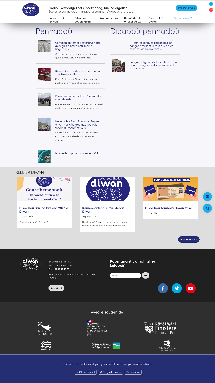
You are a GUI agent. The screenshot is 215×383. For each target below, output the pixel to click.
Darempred (56, 288)
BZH (211, 10)
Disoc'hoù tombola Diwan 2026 (168, 208)
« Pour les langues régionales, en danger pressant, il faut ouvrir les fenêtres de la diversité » (151, 46)
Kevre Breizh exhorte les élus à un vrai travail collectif (77, 72)
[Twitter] (177, 288)
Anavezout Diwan (57, 19)
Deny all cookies (111, 372)
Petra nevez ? (182, 18)
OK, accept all (87, 372)
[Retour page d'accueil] (30, 9)
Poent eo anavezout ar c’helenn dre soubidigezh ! (78, 97)
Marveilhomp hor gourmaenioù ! (76, 153)
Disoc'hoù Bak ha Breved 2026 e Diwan (43, 209)
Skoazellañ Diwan (156, 19)
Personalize (133, 372)
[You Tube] (191, 288)
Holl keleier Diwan (189, 239)
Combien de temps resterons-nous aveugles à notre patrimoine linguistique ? (77, 46)
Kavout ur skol (108, 18)
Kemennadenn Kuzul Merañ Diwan (103, 209)
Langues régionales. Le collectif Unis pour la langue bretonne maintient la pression (153, 65)
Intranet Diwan (186, 7)
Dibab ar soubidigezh (83, 19)
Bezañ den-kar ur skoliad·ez (134, 19)
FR (211, 4)
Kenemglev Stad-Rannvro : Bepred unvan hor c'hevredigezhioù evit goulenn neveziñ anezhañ (77, 125)
